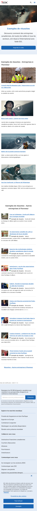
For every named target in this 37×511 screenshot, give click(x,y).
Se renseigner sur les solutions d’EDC (13, 463)
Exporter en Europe (7, 419)
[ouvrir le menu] (35, 2)
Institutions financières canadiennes (13, 440)
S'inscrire (30, 397)
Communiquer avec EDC (9, 466)
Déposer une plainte (8, 469)
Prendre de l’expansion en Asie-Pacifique (14, 416)
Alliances (4, 446)
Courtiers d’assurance (8, 443)
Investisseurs (5, 453)
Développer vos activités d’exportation (13, 426)
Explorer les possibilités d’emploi (12, 473)
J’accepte (18, 506)
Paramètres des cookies (18, 496)
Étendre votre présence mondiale (12, 429)
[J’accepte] (31, 475)
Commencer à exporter (8, 423)
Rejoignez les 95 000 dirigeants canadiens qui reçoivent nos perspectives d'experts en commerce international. (16, 392)
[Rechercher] (31, 3)
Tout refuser (18, 501)
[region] (18, 492)
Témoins (6, 492)
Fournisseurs (5, 449)
